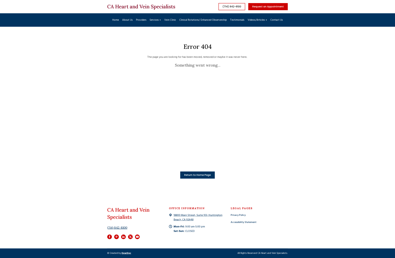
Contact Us (276, 20)
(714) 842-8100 (117, 227)
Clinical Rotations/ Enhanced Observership (203, 20)
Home (115, 20)
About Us (127, 20)
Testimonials (237, 20)
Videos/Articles (256, 20)
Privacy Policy (238, 215)
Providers (141, 20)
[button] (231, 6)
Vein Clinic (170, 20)
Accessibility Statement (243, 222)
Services (154, 20)
